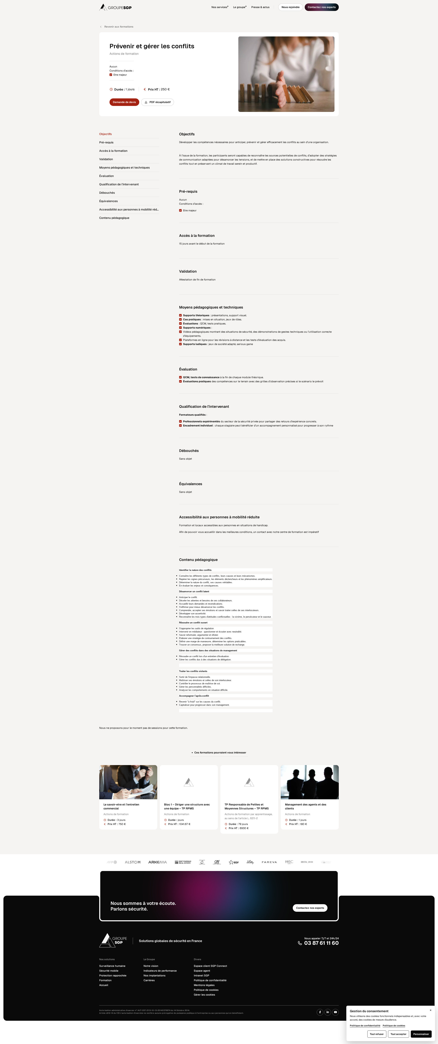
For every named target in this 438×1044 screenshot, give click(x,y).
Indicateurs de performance (160, 970)
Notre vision (151, 966)
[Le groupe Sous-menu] (248, 7)
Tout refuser (377, 1034)
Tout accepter (399, 1034)
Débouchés (107, 193)
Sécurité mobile (108, 970)
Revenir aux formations (118, 26)
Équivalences (108, 201)
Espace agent (202, 970)
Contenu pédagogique (114, 218)
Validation (106, 159)
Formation (105, 980)
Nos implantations (154, 975)
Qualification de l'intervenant (119, 184)
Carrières (149, 980)
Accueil (103, 985)
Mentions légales (204, 985)
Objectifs (105, 134)
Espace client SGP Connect (210, 966)
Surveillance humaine (112, 966)
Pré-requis (106, 142)
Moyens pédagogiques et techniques (124, 167)
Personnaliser (421, 1034)
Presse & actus (260, 7)
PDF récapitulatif (160, 102)
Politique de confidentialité (210, 980)
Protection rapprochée (112, 975)
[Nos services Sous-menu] (230, 7)
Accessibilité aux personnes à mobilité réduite (129, 209)
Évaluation (106, 176)
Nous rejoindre (291, 7)
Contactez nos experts (322, 7)
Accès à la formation (113, 151)
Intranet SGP (201, 975)
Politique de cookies (206, 989)
